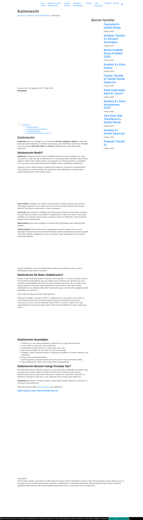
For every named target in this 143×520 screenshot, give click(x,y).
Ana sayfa (21, 16)
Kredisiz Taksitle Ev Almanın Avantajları (114, 39)
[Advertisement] (53, 32)
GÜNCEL (89, 3)
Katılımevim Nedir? (32, 127)
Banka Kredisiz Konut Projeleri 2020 (113, 53)
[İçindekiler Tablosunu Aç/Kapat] (19, 123)
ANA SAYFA (43, 4)
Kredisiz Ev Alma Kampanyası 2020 (114, 104)
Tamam (112, 519)
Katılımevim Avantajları (34, 131)
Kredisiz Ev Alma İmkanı (114, 66)
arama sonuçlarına (44, 387)
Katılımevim (27, 125)
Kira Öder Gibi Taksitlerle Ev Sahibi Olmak (113, 119)
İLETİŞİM (116, 3)
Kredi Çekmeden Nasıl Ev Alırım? (114, 91)
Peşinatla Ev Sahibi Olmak (112, 26)
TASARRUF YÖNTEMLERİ (78, 4)
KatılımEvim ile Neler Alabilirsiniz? (37, 129)
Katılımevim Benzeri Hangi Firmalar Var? (39, 133)
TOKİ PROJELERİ (98, 4)
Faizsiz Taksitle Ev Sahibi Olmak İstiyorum (114, 79)
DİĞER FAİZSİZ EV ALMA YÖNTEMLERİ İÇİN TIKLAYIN (38, 391)
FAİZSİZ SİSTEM (67, 4)
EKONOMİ (107, 3)
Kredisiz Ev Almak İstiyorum (114, 132)
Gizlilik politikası (122, 519)
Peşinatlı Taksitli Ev (114, 143)
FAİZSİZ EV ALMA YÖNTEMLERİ (54, 4)
